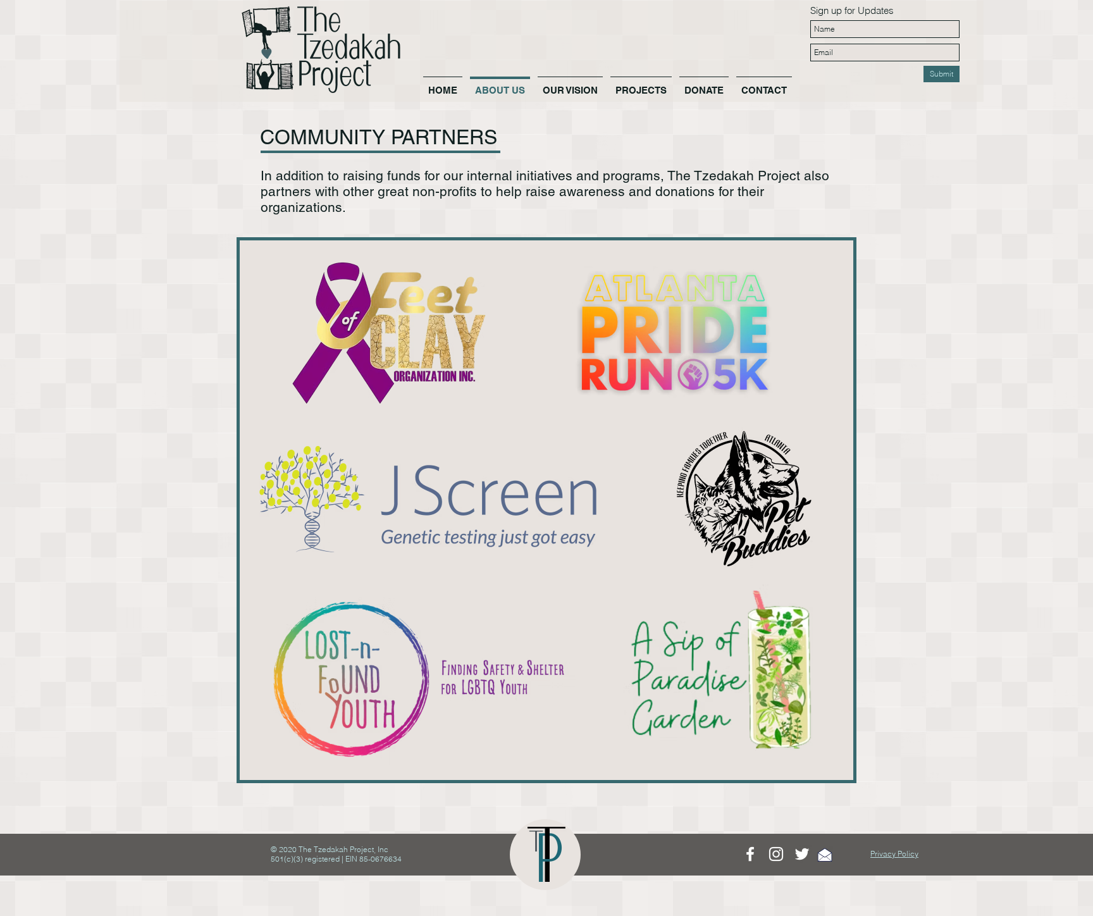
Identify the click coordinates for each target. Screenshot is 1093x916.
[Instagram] (776, 854)
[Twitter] (802, 854)
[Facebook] (750, 854)
